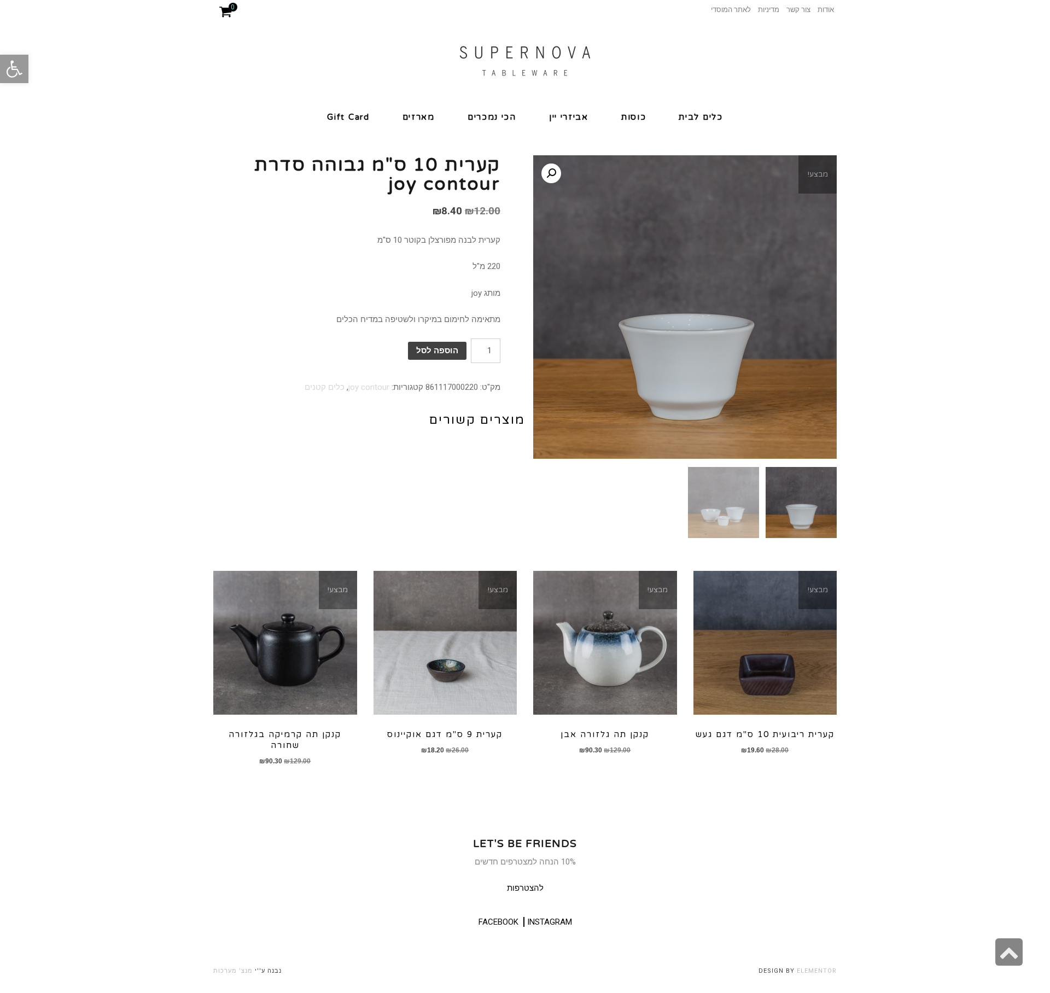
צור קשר (798, 9)
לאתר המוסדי (731, 9)
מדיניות (768, 9)
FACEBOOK (498, 922)
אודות (826, 9)
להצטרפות (525, 888)
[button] (14, 69)
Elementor (817, 970)
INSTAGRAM (549, 922)
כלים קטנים (325, 387)
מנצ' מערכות (233, 970)
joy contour (368, 387)
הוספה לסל (437, 350)
